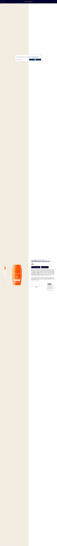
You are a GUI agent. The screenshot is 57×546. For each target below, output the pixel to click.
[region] (28, 58)
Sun (25, 4)
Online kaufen (35, 267)
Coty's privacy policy (35, 57)
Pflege (23, 4)
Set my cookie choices (18, 59)
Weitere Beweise (50, 290)
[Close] (41, 56)
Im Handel (44, 267)
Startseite (22, 4)
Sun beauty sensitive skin (28, 4)
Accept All (38, 59)
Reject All (32, 59)
